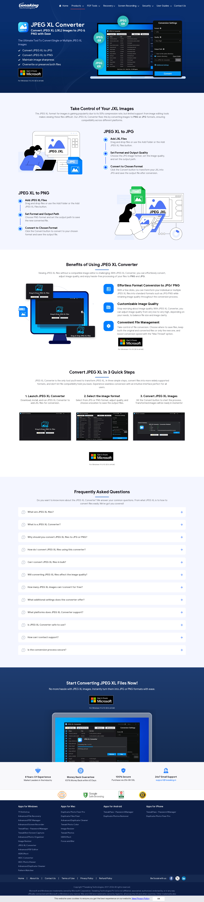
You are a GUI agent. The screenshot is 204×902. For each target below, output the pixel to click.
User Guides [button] (163, 5)
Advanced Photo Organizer (31, 837)
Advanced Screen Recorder (31, 824)
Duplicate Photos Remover (116, 816)
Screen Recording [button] (127, 5)
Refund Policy (105, 878)
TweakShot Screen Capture (31, 833)
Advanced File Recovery (29, 816)
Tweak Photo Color (70, 824)
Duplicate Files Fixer (70, 816)
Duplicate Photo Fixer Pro (73, 812)
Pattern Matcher (26, 870)
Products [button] (76, 5)
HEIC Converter (25, 858)
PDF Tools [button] (92, 5)
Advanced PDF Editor (28, 849)
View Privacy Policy (140, 898)
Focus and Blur (67, 841)
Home (65, 5)
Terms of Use (68, 878)
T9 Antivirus (24, 812)
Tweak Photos (67, 833)
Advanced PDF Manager (29, 820)
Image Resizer (25, 841)
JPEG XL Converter (27, 845)
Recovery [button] (108, 5)
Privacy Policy (86, 878)
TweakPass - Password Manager (33, 829)
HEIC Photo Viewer (27, 862)
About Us (34, 878)
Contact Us (180, 5)
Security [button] (146, 5)
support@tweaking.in (166, 780)
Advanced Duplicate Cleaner (31, 866)
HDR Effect (23, 854)
